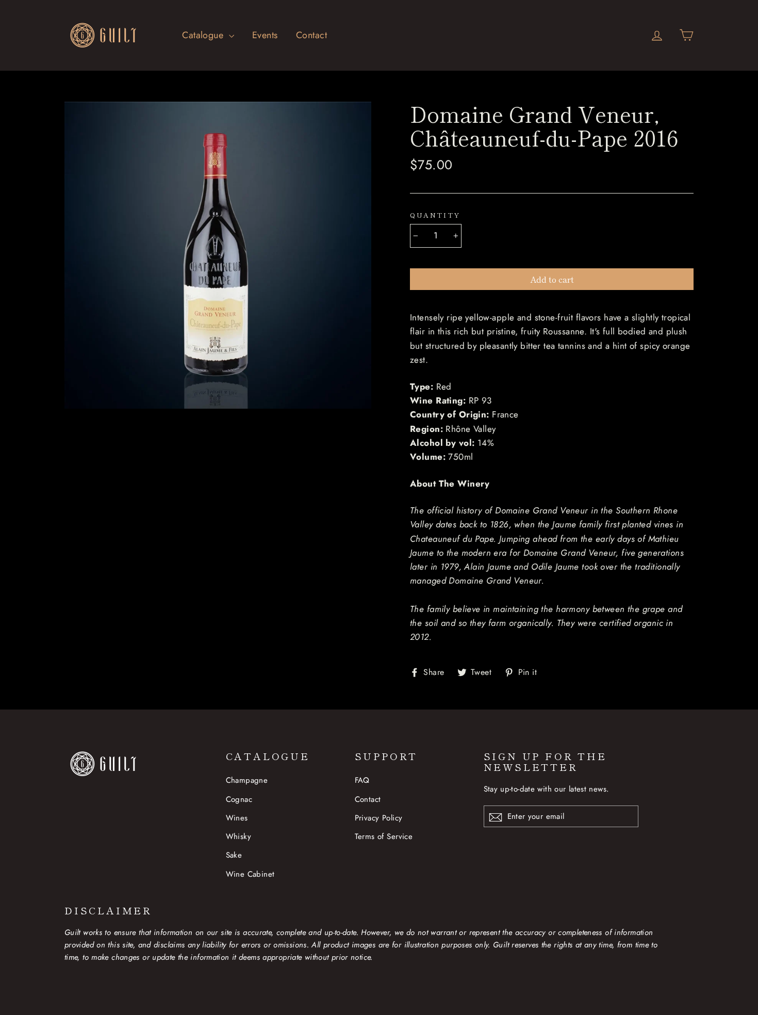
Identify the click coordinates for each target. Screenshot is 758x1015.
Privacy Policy (379, 818)
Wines (237, 818)
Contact (311, 35)
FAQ (362, 780)
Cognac (239, 799)
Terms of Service (384, 836)
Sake (234, 855)
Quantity (435, 215)
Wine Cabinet (250, 874)
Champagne (247, 780)
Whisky (239, 836)
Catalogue (204, 35)
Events (265, 35)
